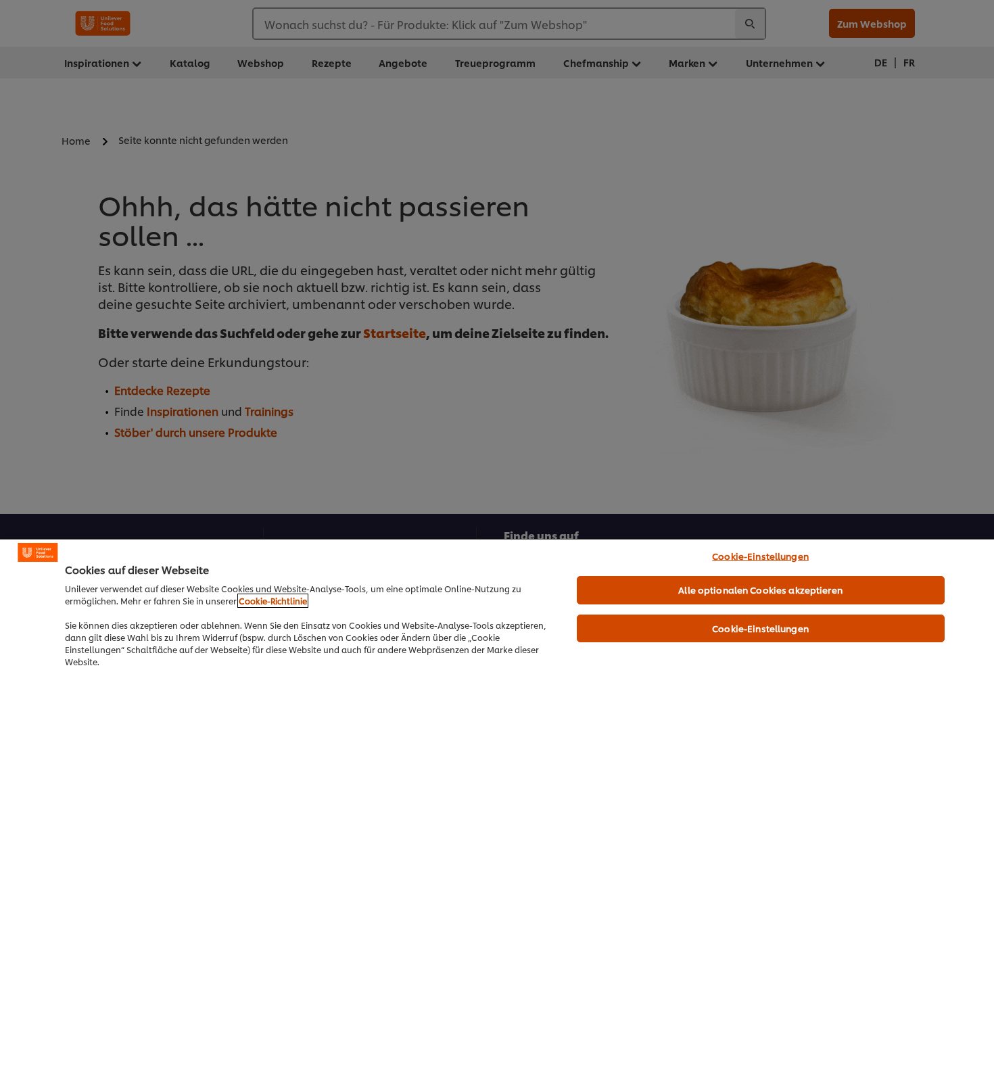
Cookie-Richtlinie (273, 600)
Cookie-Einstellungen (760, 556)
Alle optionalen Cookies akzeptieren (760, 589)
